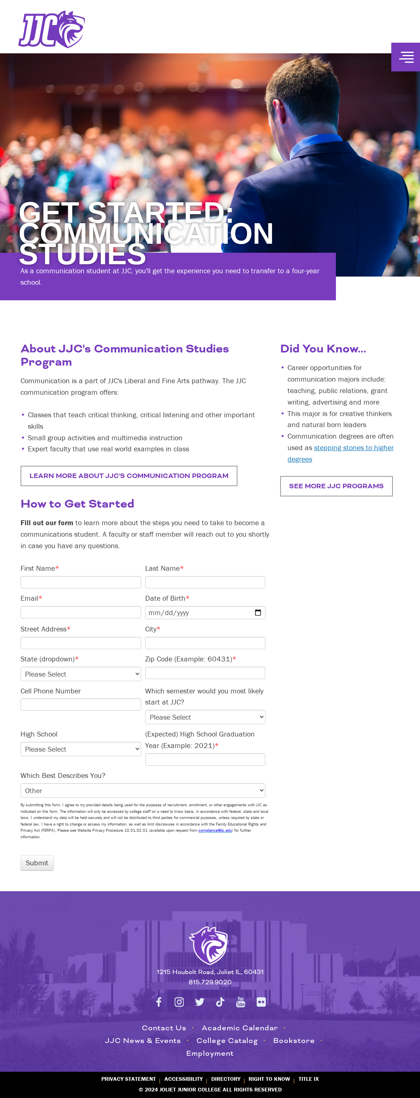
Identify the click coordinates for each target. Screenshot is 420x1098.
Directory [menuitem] (225, 1078)
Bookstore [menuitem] (294, 1040)
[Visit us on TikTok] (220, 1002)
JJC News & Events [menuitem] (143, 1040)
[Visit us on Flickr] (261, 1002)
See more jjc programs (336, 486)
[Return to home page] (210, 944)
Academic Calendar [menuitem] (240, 1028)
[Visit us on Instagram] (179, 1002)
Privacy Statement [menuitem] (128, 1078)
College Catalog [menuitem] (227, 1040)
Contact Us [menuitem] (164, 1028)
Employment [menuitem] (210, 1053)
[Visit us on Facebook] (158, 1002)
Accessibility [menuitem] (183, 1078)
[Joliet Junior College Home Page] (51, 29)
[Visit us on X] (199, 1002)
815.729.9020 (210, 982)
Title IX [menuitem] (309, 1078)
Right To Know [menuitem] (269, 1078)
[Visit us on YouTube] (240, 1002)
